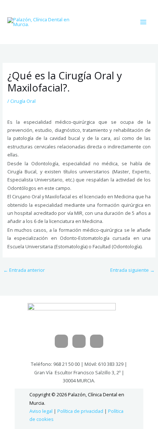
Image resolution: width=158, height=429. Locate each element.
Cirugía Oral (23, 101)
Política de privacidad (80, 411)
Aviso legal (41, 411)
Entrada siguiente (132, 270)
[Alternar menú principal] (143, 22)
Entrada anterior (24, 270)
